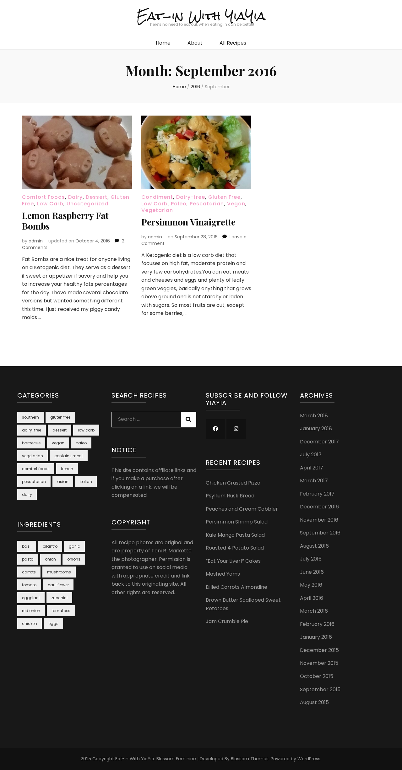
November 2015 (319, 663)
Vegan (236, 203)
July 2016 (311, 558)
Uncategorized (87, 203)
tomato (29, 585)
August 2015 (314, 702)
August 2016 (314, 546)
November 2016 (319, 519)
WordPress (308, 759)
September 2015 (320, 689)
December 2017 (319, 441)
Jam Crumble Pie (227, 621)
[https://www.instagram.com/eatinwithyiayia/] (236, 429)
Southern (30, 417)
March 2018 (314, 415)
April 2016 (311, 598)
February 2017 (317, 493)
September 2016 (320, 532)
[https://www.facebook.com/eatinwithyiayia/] (215, 429)
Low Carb (50, 203)
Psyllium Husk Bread (230, 495)
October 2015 (316, 676)
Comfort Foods (43, 197)
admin (36, 241)
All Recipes (233, 42)
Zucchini (59, 597)
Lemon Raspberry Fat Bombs (65, 220)
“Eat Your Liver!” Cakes (233, 561)
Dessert (96, 197)
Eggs (53, 623)
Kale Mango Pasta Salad (235, 535)
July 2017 (311, 454)
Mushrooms (59, 572)
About (195, 42)
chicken (29, 623)
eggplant (31, 597)
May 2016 (311, 584)
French (67, 468)
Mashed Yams (223, 574)
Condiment (157, 197)
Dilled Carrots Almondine (236, 587)
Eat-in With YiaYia (201, 16)
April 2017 (311, 467)
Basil (26, 546)
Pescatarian (207, 203)
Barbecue (31, 443)
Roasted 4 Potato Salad (235, 547)
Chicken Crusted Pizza (233, 482)
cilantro (50, 546)
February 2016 (317, 624)
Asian (62, 481)
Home (163, 42)
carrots (29, 572)
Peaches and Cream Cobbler (242, 508)
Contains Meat (68, 455)
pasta (28, 559)
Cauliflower (58, 585)
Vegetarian (157, 210)
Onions (73, 559)
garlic (74, 546)
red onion (31, 610)
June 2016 (312, 572)
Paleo (179, 203)
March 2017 (314, 480)
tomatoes (61, 610)
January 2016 (316, 637)
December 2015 (319, 650)
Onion (50, 559)
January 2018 (316, 428)
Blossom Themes (250, 759)
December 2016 (319, 506)
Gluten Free (224, 197)
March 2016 (314, 611)
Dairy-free (190, 197)
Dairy (75, 197)
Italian (86, 481)
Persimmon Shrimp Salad (237, 521)
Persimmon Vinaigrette (188, 222)
